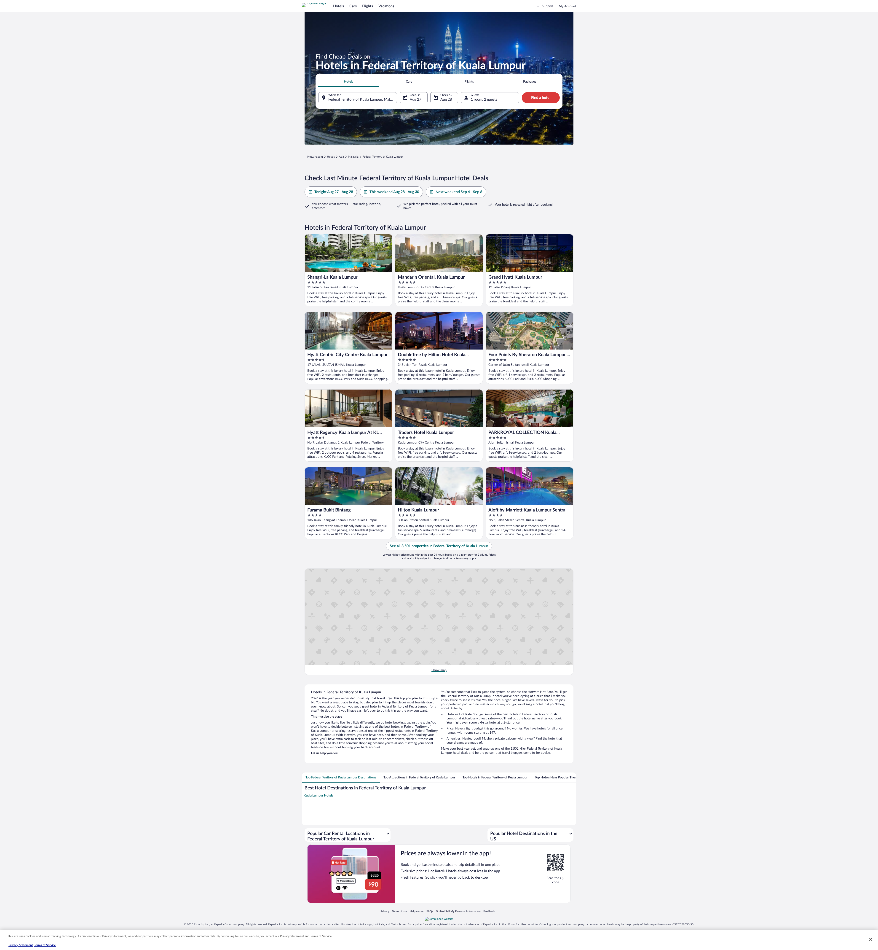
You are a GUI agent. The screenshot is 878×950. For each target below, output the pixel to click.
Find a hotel (540, 98)
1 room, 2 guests (484, 99)
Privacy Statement (20, 945)
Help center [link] (417, 911)
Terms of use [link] (399, 911)
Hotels (338, 6)
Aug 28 (446, 99)
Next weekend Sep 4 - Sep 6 (459, 192)
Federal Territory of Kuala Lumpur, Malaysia (362, 99)
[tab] (348, 82)
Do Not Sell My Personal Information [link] (458, 911)
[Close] (871, 939)
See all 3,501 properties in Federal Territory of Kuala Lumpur (439, 546)
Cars (353, 6)
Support (547, 6)
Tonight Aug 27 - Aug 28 (333, 192)
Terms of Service (45, 945)
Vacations (386, 6)
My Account (567, 6)
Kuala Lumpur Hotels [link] (318, 795)
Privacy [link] (384, 911)
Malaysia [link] (353, 156)
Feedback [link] (489, 911)
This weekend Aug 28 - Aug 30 (394, 192)
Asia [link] (341, 156)
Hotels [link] (331, 156)
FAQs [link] (429, 911)
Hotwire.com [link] (315, 156)
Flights (367, 6)
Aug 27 (415, 99)
